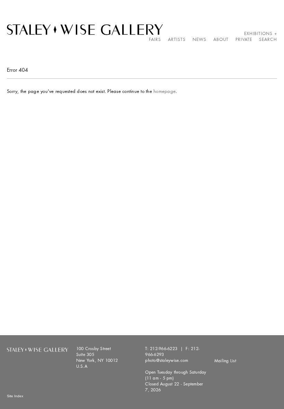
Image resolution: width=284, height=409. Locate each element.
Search (268, 39)
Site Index (15, 396)
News (199, 39)
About (221, 39)
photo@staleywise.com (166, 360)
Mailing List (225, 361)
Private (244, 39)
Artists (177, 39)
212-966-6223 (163, 348)
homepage (164, 91)
